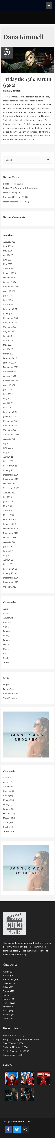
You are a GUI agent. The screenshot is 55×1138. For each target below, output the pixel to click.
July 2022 (7, 389)
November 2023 (10, 322)
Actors (6, 613)
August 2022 (9, 385)
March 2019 (9, 564)
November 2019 (10, 533)
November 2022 (10, 371)
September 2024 (11, 286)
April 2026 (8, 255)
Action (6, 609)
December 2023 (10, 318)
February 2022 (10, 412)
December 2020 (10, 475)
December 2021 (10, 421)
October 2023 (9, 327)
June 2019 (8, 551)
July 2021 (7, 443)
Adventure (8, 618)
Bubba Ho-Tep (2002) (13, 184)
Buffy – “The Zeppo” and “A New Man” (20, 188)
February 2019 (10, 569)
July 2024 (7, 295)
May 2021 (8, 452)
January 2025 (9, 273)
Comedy (7, 622)
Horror (7, 91)
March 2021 (9, 461)
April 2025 (8, 268)
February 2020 (10, 519)
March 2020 (9, 515)
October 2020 (9, 483)
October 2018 (9, 587)
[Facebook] (8, 1129)
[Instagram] (25, 1129)
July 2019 (7, 546)
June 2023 (8, 340)
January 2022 (9, 416)
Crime (6, 627)
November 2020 (10, 479)
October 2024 (9, 282)
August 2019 (9, 542)
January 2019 (9, 573)
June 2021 (8, 448)
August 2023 (9, 331)
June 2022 (8, 394)
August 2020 (9, 492)
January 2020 (9, 524)
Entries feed (8, 689)
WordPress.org (10, 698)
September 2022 (11, 380)
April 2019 (8, 560)
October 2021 (9, 430)
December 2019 (10, 528)
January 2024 (9, 313)
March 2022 (9, 407)
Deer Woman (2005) (12, 192)
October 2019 (9, 537)
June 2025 (8, 260)
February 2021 (10, 465)
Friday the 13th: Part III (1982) (27, 82)
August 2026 (9, 242)
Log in (6, 684)
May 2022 (8, 398)
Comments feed (10, 693)
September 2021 (11, 434)
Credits (30, 1122)
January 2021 (9, 470)
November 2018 (10, 582)
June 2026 (8, 246)
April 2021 (8, 457)
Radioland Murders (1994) (15, 197)
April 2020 (8, 510)
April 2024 (8, 304)
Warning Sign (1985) (13, 1055)
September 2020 (11, 488)
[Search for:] (27, 160)
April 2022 (8, 403)
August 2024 (9, 291)
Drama (6, 631)
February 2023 (10, 358)
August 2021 (9, 439)
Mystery (7, 649)
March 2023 (9, 353)
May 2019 (8, 555)
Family (6, 635)
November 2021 (10, 425)
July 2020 (7, 497)
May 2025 (8, 264)
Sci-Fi (6, 653)
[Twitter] (17, 1129)
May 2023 (8, 345)
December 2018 (10, 578)
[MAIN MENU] (49, 5)
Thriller (16, 91)
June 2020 (8, 501)
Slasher (7, 658)
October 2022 (9, 376)
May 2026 (8, 250)
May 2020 (8, 506)
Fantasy (7, 640)
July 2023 (7, 336)
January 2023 (9, 363)
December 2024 (10, 277)
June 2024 (8, 300)
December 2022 (10, 367)
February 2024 (10, 309)
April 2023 (8, 349)
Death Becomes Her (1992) (16, 201)
